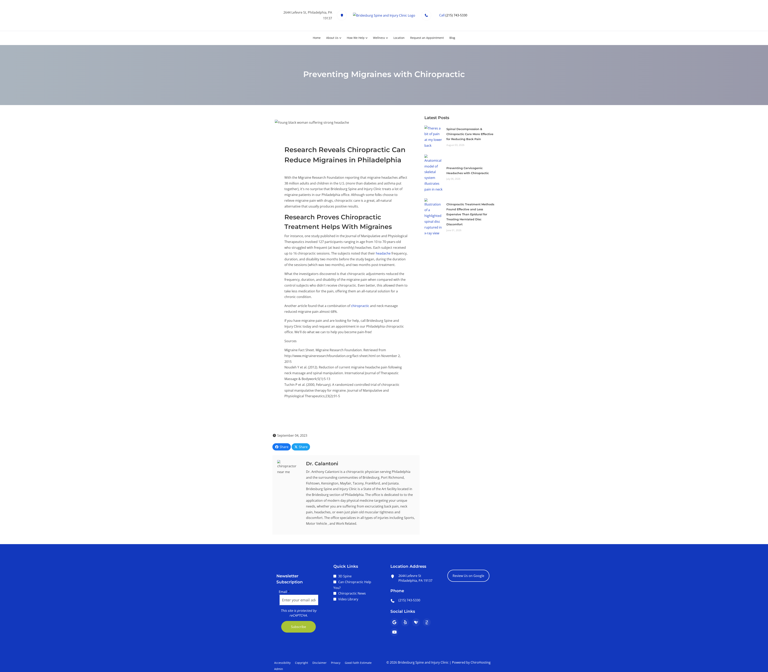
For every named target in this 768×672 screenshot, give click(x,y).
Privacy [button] (335, 663)
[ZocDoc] (427, 622)
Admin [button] (278, 669)
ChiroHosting (481, 662)
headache (383, 253)
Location (399, 38)
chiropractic (360, 306)
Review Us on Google (468, 576)
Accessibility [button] (282, 663)
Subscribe (298, 627)
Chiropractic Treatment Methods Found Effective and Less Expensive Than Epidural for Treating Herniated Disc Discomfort (470, 214)
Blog (452, 38)
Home (317, 38)
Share (283, 447)
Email (284, 592)
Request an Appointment (427, 38)
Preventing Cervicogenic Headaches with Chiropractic (467, 170)
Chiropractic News (352, 593)
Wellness (379, 38)
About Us (332, 38)
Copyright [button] (301, 663)
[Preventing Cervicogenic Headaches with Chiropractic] (433, 173)
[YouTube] (394, 632)
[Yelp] (405, 622)
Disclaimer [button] (319, 663)
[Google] (394, 622)
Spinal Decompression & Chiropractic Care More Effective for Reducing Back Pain (469, 134)
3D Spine (345, 576)
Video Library (348, 599)
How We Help (356, 38)
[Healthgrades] (416, 622)
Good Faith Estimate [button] (358, 663)
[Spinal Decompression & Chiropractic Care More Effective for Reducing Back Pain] (433, 136)
